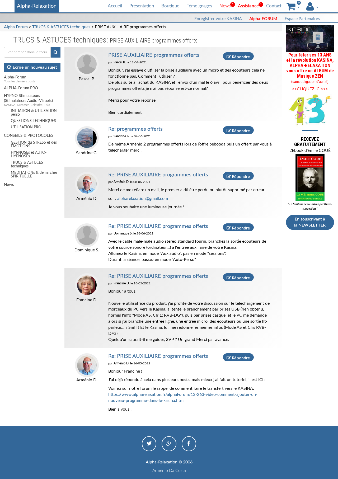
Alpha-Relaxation (37, 6)
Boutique (170, 6)
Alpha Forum (16, 27)
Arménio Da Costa (169, 470)
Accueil (115, 6)
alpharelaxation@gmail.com (142, 198)
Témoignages (199, 6)
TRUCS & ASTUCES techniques (61, 27)
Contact (273, 6)
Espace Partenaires (302, 19)
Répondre (240, 57)
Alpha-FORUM (263, 19)
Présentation (141, 6)
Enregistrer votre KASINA (218, 19)
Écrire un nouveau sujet (34, 67)
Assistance (248, 6)
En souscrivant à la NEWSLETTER (310, 222)
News (225, 6)
